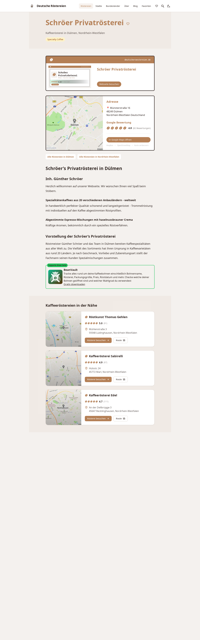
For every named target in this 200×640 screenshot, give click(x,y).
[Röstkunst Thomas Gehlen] (63, 329)
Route (119, 340)
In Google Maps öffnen (120, 139)
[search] (162, 6)
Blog (135, 6)
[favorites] (156, 6)
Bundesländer (113, 6)
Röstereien (86, 6)
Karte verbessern (141, 145)
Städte (98, 6)
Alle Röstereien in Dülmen (60, 156)
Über (126, 6)
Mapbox (109, 145)
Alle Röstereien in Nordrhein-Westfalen (99, 156)
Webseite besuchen (109, 84)
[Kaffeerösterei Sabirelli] (63, 368)
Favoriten (146, 6)
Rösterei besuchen (96, 340)
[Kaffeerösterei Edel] (63, 407)
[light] (168, 6)
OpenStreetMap (123, 145)
